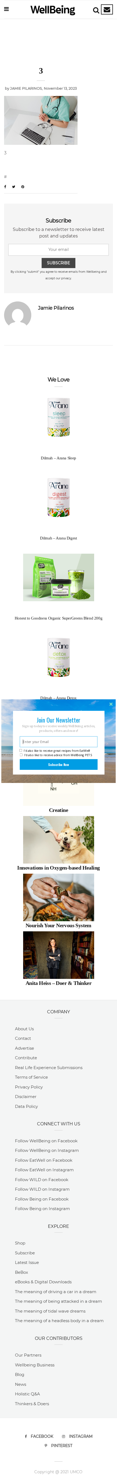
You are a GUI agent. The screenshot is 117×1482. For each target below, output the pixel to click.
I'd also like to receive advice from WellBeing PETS (58, 755)
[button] (58, 719)
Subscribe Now (58, 764)
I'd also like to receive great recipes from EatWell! (57, 751)
